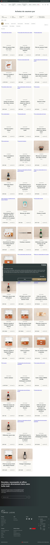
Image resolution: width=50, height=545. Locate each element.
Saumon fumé (13, 23)
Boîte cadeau (27, 23)
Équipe (2, 533)
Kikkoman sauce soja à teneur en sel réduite (41, 243)
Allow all (39, 279)
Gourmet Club (14, 5)
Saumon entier (41, 101)
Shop (10, 4)
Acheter (27, 82)
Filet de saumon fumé (41, 47)
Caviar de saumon (5, 26)
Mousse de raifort (25, 213)
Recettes (2, 537)
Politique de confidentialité (18, 530)
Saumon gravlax (20, 23)
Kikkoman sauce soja (9, 435)
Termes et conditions (17, 535)
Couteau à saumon (25, 242)
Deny (25, 279)
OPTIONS (11, 82)
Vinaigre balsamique (25, 464)
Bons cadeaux (12, 26)
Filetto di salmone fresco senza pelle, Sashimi (25, 49)
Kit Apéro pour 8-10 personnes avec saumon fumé (25, 298)
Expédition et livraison (17, 534)
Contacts (34, 4)
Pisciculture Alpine (24, 5)
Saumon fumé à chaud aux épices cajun (41, 130)
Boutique (2, 518)
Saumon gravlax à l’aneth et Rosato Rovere (9, 325)
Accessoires (18, 26)
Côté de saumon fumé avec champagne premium (25, 379)
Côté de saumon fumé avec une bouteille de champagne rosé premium (41, 408)
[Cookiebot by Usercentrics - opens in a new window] (42, 265)
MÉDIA (30, 4)
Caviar (2, 525)
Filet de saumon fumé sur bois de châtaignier (25, 76)
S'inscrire (29, 497)
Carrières (2, 534)
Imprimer (15, 531)
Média (2, 535)
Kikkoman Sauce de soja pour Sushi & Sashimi (8, 406)
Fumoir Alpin (3, 531)
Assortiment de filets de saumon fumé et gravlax (9, 243)
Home (2, 20)
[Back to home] (3, 4)
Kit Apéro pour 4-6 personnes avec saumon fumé (41, 186)
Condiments (33, 23)
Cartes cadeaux (8, 377)
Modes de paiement (17, 533)
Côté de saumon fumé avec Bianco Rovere (25, 406)
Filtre (46, 24)
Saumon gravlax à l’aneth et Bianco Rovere (9, 352)
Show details (42, 276)
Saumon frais (7, 23)
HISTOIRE (19, 4)
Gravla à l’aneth (41, 213)
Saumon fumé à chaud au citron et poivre (25, 103)
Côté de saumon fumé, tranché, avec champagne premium (41, 298)
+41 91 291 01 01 (46, 1)
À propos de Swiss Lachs (5, 530)
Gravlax (2, 524)
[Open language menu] (38, 4)
